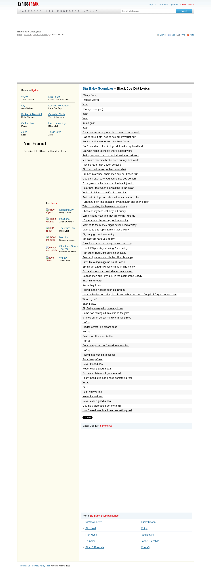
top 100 (153, 5)
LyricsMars (25, 566)
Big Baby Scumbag (97, 88)
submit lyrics (187, 5)
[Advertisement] (105, 59)
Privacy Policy (38, 566)
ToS (49, 566)
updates (174, 5)
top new (164, 5)
